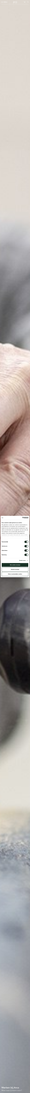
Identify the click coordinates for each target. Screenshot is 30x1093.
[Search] (28, 2)
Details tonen (22, 560)
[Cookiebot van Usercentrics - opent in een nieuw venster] (22, 518)
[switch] (26, 546)
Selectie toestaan (15, 569)
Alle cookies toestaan (15, 564)
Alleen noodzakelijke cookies (15, 574)
